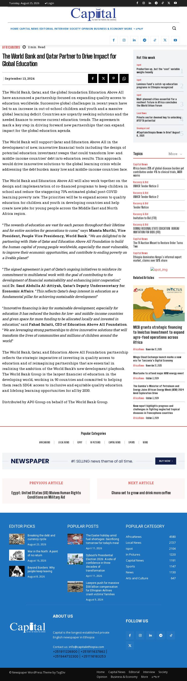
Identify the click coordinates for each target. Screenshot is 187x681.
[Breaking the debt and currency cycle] (17, 539)
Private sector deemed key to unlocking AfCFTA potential (159, 119)
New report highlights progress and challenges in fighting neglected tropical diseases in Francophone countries (156, 409)
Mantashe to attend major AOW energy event (158, 373)
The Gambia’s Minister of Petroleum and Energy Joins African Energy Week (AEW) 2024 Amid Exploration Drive (158, 389)
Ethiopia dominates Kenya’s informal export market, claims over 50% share (157, 259)
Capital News (140, 164)
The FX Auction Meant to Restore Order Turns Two (158, 244)
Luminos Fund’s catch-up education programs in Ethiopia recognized (157, 85)
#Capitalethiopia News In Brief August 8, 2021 (158, 134)
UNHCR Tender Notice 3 (145, 186)
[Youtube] (175, 3)
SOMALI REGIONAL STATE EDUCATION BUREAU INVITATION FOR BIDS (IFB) (156, 230)
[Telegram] (156, 3)
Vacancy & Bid (140, 182)
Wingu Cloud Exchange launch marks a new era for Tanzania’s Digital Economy (157, 358)
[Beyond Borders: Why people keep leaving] (17, 571)
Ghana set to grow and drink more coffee (141, 493)
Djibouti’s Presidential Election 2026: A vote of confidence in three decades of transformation (101, 563)
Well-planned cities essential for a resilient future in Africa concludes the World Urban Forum (157, 102)
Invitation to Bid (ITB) (144, 218)
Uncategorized (143, 128)
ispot (139, 65)
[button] (174, 28)
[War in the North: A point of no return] (17, 555)
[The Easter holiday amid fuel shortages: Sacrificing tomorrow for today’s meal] (75, 539)
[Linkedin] (150, 3)
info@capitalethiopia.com (86, 647)
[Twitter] (168, 3)
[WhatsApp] (124, 78)
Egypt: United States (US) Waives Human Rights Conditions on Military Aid (46, 495)
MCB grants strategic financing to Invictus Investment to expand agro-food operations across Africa (158, 335)
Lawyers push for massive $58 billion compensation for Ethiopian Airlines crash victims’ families (102, 588)
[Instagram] (143, 3)
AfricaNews (11, 47)
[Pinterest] (113, 78)
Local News (141, 113)
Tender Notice (141, 207)
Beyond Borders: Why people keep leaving (41, 569)
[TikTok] (162, 3)
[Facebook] (137, 3)
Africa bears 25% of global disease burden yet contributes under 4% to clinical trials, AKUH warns (158, 171)
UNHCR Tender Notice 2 (145, 197)
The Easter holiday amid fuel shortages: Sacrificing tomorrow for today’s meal (102, 539)
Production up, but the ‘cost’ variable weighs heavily (158, 70)
